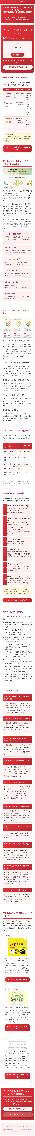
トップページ (24, 1126)
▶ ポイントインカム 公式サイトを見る (17, 1028)
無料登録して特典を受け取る (18, 67)
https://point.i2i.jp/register (15, 512)
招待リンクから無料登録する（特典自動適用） (17, 148)
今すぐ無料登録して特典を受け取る (17, 600)
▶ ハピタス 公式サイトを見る (17, 979)
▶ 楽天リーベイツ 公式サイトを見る (17, 1076)
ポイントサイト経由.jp (17, 1)
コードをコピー (17, 55)
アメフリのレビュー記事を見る (18, 1115)
